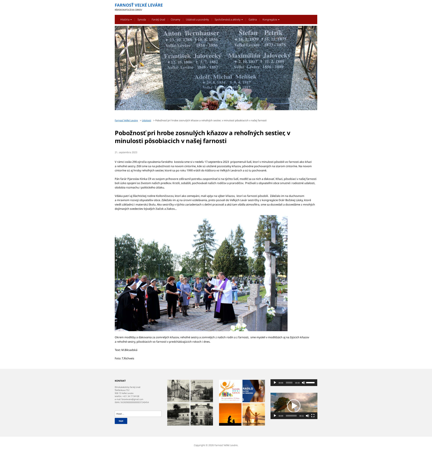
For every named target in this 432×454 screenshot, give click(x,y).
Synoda (142, 19)
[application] (294, 382)
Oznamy (175, 19)
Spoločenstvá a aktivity (227, 19)
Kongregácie (270, 19)
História (124, 19)
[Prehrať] (275, 382)
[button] (294, 406)
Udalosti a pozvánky (197, 19)
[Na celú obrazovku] (313, 415)
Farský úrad (158, 19)
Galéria (253, 19)
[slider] (311, 382)
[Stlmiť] (303, 382)
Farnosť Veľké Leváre (139, 5)
